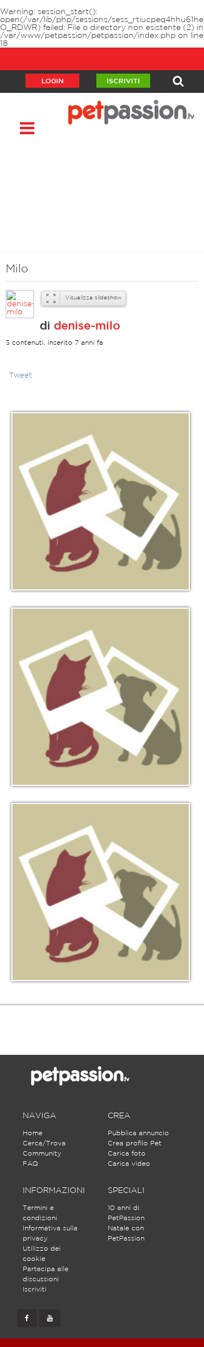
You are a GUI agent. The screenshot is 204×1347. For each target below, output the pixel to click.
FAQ (30, 1164)
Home (32, 1133)
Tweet (20, 376)
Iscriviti (123, 81)
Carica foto (127, 1154)
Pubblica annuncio (138, 1133)
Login (52, 81)
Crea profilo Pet (135, 1143)
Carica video (129, 1164)
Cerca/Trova (44, 1143)
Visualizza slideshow (92, 298)
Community (42, 1154)
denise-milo (87, 326)
